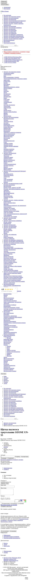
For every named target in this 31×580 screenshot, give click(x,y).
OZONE (6, 447)
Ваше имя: (3, 485)
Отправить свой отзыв (6, 506)
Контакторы (7, 343)
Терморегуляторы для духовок (11, 211)
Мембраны (6, 255)
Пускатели (6, 364)
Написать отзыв (4, 483)
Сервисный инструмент (10, 325)
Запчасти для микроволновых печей (13, 22)
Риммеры (6, 324)
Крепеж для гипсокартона (13, 351)
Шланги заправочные (9, 333)
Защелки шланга (8, 158)
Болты (8, 347)
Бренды (6, 543)
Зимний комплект (8, 310)
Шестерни (6, 231)
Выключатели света (9, 118)
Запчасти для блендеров (10, 26)
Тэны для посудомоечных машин (12, 280)
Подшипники (7, 94)
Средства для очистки (9, 105)
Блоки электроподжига (9, 202)
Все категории (7, 15)
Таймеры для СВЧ (8, 197)
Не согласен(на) (5, 531)
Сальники (6, 100)
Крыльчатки (7, 131)
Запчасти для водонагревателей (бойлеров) (15, 20)
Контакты (6, 380)
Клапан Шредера (8, 127)
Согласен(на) (13, 531)
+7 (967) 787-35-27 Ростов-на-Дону (13, 57)
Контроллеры (7, 129)
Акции (5, 383)
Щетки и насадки (8, 168)
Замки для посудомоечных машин (12, 273)
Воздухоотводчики (8, 247)
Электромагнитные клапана (11, 270)
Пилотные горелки (8, 258)
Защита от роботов (5, 498)
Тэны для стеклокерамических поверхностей (15, 213)
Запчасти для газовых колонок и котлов (14, 37)
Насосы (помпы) (8, 88)
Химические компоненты (10, 332)
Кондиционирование (9, 40)
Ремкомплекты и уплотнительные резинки (15, 322)
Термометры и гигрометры (10, 327)
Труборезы (6, 331)
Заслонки (6, 122)
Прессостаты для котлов (10, 259)
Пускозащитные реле (9, 140)
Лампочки (6, 190)
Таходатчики (7, 106)
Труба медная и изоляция (10, 300)
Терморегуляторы (8, 145)
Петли (5, 92)
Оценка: (3, 496)
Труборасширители (9, 329)
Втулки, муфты (7, 219)
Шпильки (9, 355)
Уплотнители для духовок (10, 216)
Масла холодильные (9, 135)
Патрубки (6, 91)
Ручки (5, 142)
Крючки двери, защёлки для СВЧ (12, 187)
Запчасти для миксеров (9, 29)
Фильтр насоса (7, 110)
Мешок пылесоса (8, 161)
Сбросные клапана (8, 263)
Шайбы (8, 354)
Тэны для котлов (8, 180)
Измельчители (7, 223)
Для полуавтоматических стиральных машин (15, 78)
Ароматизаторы (8, 154)
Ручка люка (7, 99)
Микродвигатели (8, 136)
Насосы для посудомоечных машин (13, 276)
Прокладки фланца (8, 175)
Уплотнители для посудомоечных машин (14, 281)
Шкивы (6, 113)
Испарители (7, 124)
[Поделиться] (15, 458)
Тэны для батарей (8, 179)
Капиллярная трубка (9, 125)
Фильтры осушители (9, 149)
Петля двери (7, 138)
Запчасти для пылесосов (10, 19)
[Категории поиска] (1, 386)
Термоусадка (7, 367)
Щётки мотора (7, 169)
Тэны (5, 147)
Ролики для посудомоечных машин (13, 278)
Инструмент (7, 41)
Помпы (5, 162)
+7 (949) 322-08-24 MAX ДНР (11, 61)
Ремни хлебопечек (8, 237)
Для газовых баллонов (9, 252)
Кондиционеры (8, 293)
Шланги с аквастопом (9, 282)
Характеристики (8, 468)
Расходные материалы (9, 43)
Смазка (5, 103)
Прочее (5, 362)
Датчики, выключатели (10, 249)
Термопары (6, 267)
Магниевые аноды (8, 173)
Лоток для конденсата (9, 134)
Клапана (6, 172)
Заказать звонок (8, 49)
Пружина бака (7, 96)
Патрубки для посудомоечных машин (13, 277)
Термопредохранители (9, 365)
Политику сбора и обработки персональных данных (12, 521)
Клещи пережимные (9, 318)
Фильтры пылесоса (8, 165)
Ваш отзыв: (3, 488)
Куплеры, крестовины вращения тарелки (14, 189)
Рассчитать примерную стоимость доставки (12, 459)
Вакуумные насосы (9, 313)
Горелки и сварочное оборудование (13, 317)
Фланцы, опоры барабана (10, 111)
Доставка (6, 377)
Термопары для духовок (10, 209)
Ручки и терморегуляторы (10, 262)
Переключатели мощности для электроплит (15, 205)
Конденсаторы (7, 186)
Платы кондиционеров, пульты (12, 307)
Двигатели (6, 156)
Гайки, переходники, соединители (12, 302)
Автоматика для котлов (10, 244)
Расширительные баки (9, 260)
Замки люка (7, 80)
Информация (4, 532)
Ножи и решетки (8, 230)
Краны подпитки (8, 253)
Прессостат (6, 95)
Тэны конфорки (8, 215)
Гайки (8, 349)
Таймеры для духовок (9, 208)
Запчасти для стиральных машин (12, 16)
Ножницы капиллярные (10, 321)
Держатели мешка (8, 157)
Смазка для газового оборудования (13, 266)
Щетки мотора (7, 116)
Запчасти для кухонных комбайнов (13, 27)
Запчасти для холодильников (11, 18)
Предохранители (8, 196)
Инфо (5, 376)
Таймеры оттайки (8, 143)
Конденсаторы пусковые (10, 371)
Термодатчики (7, 107)
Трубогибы (6, 328)
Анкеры (9, 346)
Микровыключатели (9, 193)
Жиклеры (6, 204)
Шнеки (5, 233)
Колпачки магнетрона (9, 185)
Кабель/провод (7, 336)
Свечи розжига (7, 207)
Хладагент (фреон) (8, 150)
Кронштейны (7, 306)
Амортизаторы (7, 74)
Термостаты (7, 176)
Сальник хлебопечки (9, 238)
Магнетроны (7, 191)
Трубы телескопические (10, 164)
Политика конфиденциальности (12, 538)
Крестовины (7, 84)
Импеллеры (7, 274)
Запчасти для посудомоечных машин (13, 38)
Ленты (5, 296)
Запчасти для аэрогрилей (10, 30)
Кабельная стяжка (8, 339)
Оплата (5, 379)
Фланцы (6, 182)
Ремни (5, 98)
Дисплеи (6, 251)
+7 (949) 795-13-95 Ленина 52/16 (12, 58)
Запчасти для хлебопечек (10, 33)
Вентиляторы (7, 245)
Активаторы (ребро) (9, 73)
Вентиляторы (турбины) (10, 304)
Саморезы (9, 353)
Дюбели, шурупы (11, 350)
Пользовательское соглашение (11, 536)
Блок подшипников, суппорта (11, 77)
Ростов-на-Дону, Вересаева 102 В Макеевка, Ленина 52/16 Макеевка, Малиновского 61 (12, 559)
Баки (5, 76)
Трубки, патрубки (8, 269)
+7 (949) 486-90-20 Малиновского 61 (13, 59)
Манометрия (7, 320)
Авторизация (7, 7)
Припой (6, 139)
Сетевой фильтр (8, 102)
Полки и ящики (8, 151)
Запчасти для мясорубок (10, 31)
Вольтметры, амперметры (10, 316)
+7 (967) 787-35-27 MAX (10, 62)
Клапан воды (7, 81)
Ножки (5, 89)
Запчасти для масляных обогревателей (13, 36)
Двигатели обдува (8, 121)
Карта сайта (7, 546)
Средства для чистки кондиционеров (13, 309)
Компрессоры (7, 128)
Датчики (6, 120)
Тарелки (6, 198)
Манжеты (6, 85)
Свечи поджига (8, 264)
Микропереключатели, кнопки (11, 87)
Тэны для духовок (8, 212)
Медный (9, 338)
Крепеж (6, 295)
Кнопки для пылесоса (9, 160)
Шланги (6, 114)
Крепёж (6, 82)
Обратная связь (7, 551)
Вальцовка (6, 314)
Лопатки (6, 236)
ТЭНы (5, 109)
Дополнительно (5, 540)
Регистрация (7, 8)
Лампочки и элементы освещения (12, 132)
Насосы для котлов (8, 256)
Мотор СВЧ (7, 194)
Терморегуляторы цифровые (11, 146)
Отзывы (6, 382)
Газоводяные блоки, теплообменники (13, 248)
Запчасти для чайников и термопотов (13, 34)
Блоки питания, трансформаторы (12, 285)
